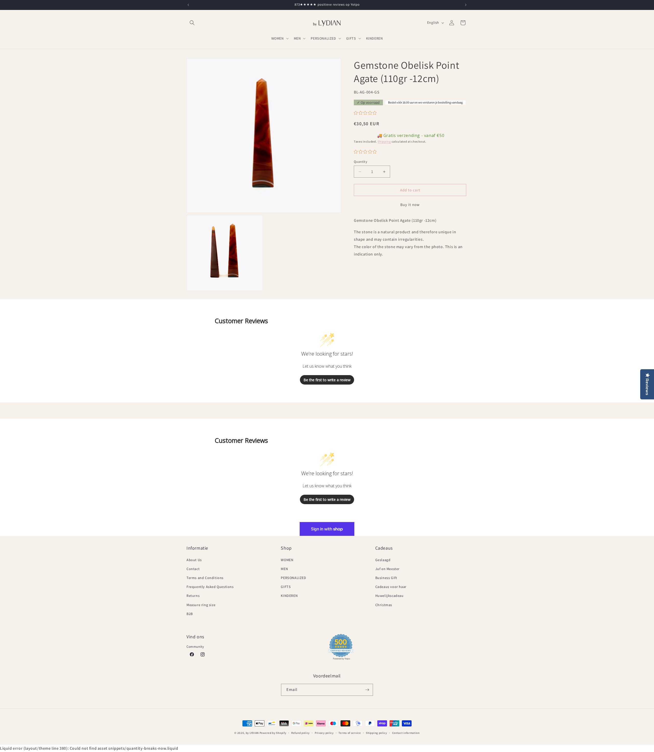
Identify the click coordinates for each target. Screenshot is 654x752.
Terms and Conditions (205, 577)
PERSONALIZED (293, 577)
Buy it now (410, 204)
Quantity (360, 161)
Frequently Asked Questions (210, 586)
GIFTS (286, 586)
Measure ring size (200, 605)
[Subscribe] (367, 690)
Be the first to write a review (327, 379)
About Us (194, 560)
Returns (193, 595)
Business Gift (386, 577)
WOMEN (287, 560)
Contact (193, 568)
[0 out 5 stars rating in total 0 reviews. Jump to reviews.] (366, 112)
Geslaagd (383, 560)
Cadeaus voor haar (390, 586)
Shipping (384, 141)
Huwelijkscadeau (389, 595)
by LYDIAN (252, 733)
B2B (189, 613)
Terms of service (349, 733)
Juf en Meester (387, 568)
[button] (192, 22)
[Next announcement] (465, 5)
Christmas (383, 605)
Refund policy (300, 733)
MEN (284, 568)
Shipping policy (376, 733)
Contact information (406, 733)
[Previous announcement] (188, 5)
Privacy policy (324, 733)
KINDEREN (289, 595)
